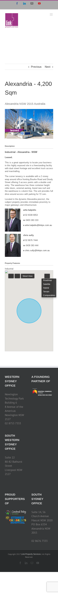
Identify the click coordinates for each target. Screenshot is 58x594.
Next (47, 66)
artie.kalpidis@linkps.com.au (38, 225)
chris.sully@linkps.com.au (37, 250)
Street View (28, 276)
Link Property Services (31, 554)
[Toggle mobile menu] (51, 14)
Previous (36, 66)
